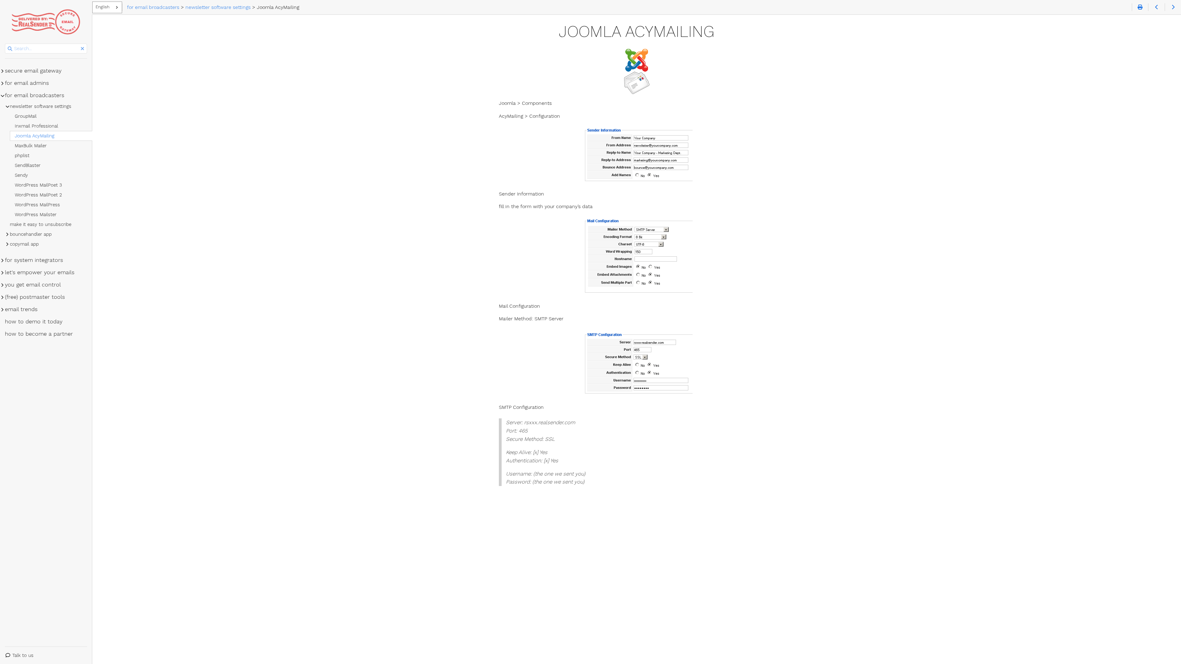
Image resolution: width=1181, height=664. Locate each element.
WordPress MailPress (37, 205)
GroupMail (26, 116)
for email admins (27, 83)
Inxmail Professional (36, 126)
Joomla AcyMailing (34, 136)
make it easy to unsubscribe (40, 224)
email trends (21, 309)
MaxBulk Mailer (31, 145)
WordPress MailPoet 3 (38, 185)
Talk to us (23, 655)
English (102, 7)
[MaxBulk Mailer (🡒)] (1173, 7)
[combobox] (107, 7)
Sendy (21, 175)
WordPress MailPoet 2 (38, 195)
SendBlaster (28, 165)
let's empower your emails (39, 272)
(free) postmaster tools (35, 297)
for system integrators (34, 260)
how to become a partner (39, 334)
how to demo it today (33, 321)
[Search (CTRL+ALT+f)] (10, 49)
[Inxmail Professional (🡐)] (1156, 7)
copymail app (24, 244)
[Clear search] (82, 49)
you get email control (33, 285)
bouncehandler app (31, 234)
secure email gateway (33, 71)
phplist (22, 155)
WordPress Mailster (36, 214)
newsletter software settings (40, 106)
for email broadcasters (34, 95)
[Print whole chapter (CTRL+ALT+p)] (1140, 7)
